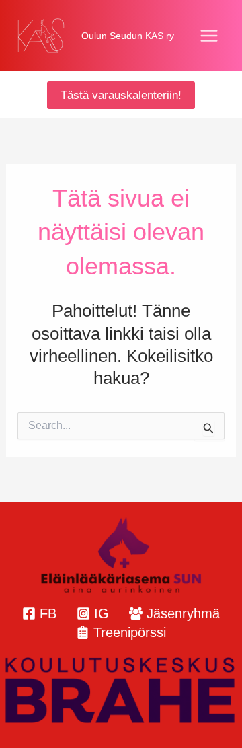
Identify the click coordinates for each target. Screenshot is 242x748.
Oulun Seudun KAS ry (127, 35)
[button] (121, 95)
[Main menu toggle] (209, 35)
